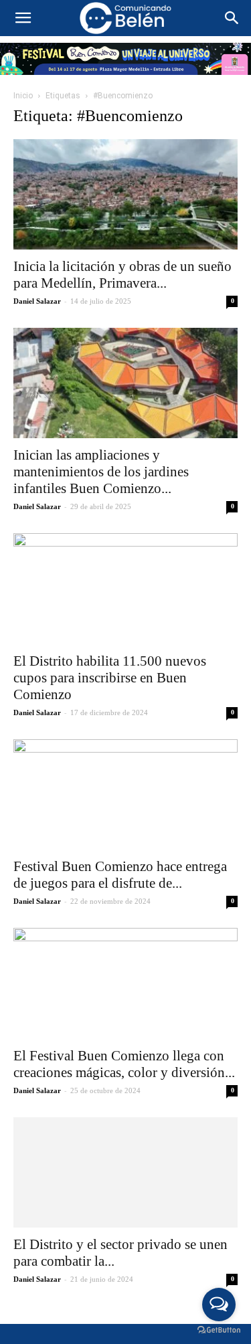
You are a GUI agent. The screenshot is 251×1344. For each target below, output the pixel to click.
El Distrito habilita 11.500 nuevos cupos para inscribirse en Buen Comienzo (109, 677)
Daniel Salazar (37, 301)
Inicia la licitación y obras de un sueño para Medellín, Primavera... (122, 274)
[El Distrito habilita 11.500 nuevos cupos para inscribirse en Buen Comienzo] (125, 588)
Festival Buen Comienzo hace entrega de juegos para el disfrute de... (120, 874)
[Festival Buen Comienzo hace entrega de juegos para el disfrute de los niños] (125, 794)
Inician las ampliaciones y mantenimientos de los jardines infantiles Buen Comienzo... (101, 471)
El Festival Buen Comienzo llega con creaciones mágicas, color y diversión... (124, 1064)
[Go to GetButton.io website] (218, 1330)
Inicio (23, 95)
